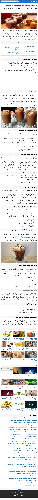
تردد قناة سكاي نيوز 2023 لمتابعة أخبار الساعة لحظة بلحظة (25, 422)
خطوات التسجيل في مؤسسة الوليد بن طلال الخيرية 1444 (25, 453)
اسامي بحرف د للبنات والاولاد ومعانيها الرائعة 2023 (27, 473)
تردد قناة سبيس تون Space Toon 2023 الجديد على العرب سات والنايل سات (22, 462)
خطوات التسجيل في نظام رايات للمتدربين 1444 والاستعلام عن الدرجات (23, 450)
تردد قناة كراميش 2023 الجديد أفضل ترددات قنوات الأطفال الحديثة (24, 418)
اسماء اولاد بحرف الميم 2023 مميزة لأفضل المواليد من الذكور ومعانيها (23, 471)
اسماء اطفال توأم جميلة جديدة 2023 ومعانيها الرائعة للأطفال (24, 476)
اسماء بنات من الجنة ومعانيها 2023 (30, 485)
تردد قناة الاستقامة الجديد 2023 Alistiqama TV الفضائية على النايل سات (22, 464)
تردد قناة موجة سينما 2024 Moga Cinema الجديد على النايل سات (24, 434)
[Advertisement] (19, 81)
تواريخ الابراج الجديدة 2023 (31, 469)
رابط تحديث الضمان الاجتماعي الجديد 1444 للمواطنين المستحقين (24, 441)
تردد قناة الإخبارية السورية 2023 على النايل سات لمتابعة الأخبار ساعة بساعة (22, 429)
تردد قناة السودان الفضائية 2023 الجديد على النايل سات (26, 455)
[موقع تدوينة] (33, 1)
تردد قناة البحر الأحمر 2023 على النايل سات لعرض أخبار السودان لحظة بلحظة (22, 427)
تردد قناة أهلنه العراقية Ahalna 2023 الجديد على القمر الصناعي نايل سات (22, 457)
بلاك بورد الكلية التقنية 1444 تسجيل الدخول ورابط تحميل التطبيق (24, 446)
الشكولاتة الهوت (30, 234)
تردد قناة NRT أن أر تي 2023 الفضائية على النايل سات (26, 460)
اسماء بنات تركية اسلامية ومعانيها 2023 (29, 483)
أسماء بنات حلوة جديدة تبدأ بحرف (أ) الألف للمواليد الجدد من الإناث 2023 (23, 478)
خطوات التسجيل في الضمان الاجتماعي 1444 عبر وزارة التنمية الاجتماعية (23, 439)
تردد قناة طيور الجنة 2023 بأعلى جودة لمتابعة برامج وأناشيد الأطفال (23, 420)
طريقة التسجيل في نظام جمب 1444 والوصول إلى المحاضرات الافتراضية (23, 448)
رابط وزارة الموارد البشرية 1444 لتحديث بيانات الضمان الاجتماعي (24, 436)
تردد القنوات (22, 495)
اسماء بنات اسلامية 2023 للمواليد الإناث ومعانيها (27, 480)
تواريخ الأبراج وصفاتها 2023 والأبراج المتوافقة (28, 466)
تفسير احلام (16, 495)
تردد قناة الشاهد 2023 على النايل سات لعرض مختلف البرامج (25, 432)
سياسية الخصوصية (19, 494)
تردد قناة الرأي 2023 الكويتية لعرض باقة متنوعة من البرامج (25, 425)
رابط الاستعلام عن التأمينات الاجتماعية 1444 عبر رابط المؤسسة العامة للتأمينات (21, 443)
